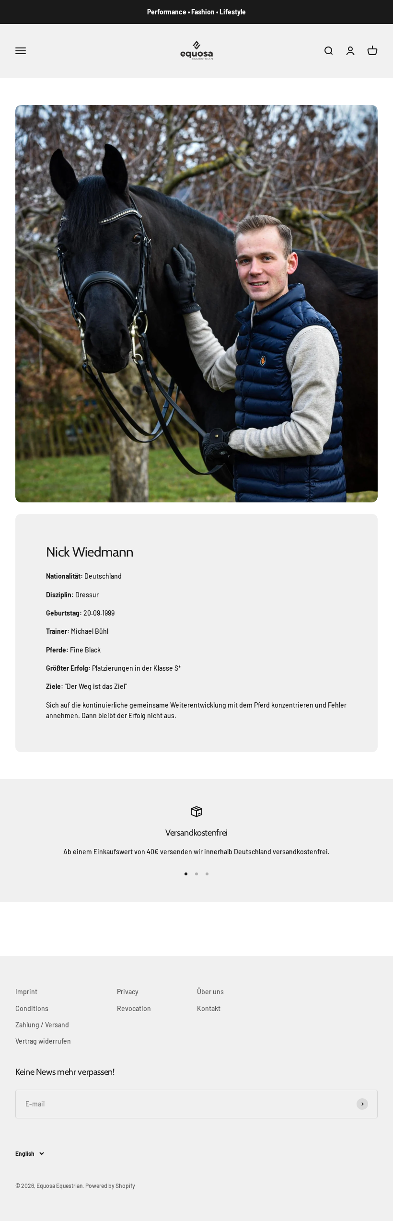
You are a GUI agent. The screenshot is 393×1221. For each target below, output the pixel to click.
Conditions (31, 1008)
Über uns (210, 992)
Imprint (26, 992)
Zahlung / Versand (42, 1025)
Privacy (128, 992)
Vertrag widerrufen (43, 1041)
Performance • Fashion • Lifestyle (196, 12)
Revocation (134, 1008)
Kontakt (208, 1008)
